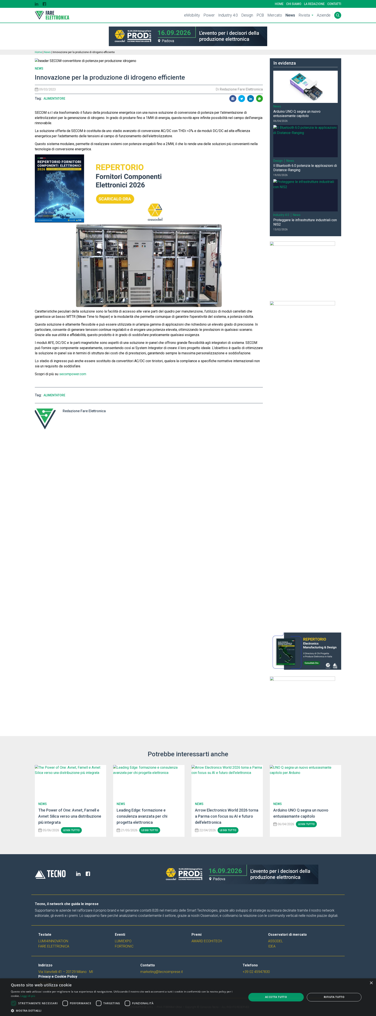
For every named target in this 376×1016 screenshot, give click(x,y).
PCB (260, 15)
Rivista (304, 15)
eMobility (192, 15)
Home (279, 4)
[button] (125, 1010)
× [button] (371, 983)
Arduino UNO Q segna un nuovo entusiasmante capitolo (297, 113)
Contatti (334, 4)
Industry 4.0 (228, 15)
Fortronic (124, 946)
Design (247, 15)
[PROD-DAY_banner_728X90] (188, 36)
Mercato (274, 15)
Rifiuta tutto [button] (334, 997)
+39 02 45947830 (256, 972)
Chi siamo (293, 4)
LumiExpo (123, 941)
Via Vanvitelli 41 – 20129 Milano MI (65, 972)
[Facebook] (44, 4)
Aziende (324, 15)
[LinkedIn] (36, 4)
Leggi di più (27, 996)
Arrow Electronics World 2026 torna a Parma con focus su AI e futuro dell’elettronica (226, 816)
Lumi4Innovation (53, 941)
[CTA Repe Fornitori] (149, 188)
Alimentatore (54, 98)
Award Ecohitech (206, 941)
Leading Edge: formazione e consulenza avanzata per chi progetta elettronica (142, 816)
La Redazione (314, 4)
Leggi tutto (71, 830)
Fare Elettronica (53, 946)
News (290, 15)
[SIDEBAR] (305, 268)
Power (209, 15)
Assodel (275, 941)
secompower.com (72, 374)
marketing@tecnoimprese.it (161, 972)
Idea (271, 946)
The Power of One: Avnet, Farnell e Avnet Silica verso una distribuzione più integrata (69, 816)
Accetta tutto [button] (276, 997)
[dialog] (188, 997)
